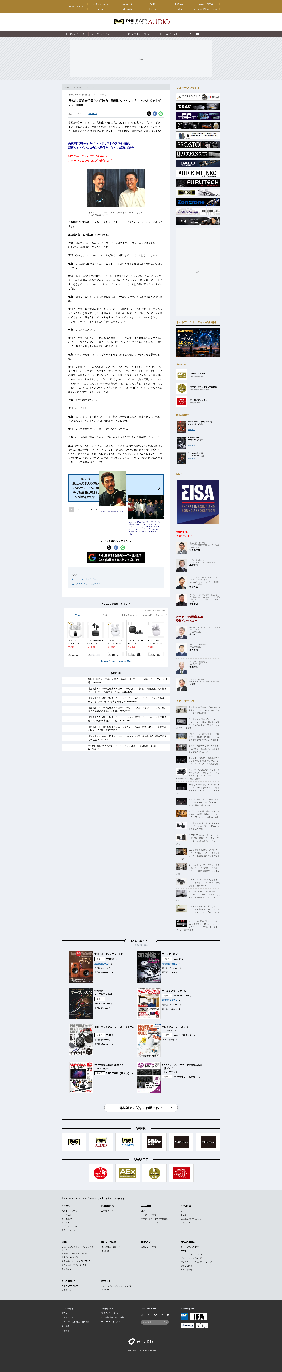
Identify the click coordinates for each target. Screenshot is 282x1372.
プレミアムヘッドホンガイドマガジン (197, 1262)
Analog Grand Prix (195, 403)
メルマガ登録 (186, 1269)
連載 (64, 1242)
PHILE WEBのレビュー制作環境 (75, 1321)
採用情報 (65, 1330)
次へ (93, 509)
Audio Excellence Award (197, 376)
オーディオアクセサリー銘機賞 (154, 1218)
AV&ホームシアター (70, 1211)
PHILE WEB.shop (102, 1003)
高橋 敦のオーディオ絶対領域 (74, 1253)
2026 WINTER (181, 995)
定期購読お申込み (102, 963)
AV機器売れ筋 (107, 1211)
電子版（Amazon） (102, 968)
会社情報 (65, 1326)
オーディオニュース (87, 87)
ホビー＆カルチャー (70, 1226)
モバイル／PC (68, 1218)
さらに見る (185, 1222)
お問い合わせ (67, 1308)
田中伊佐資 (93, 113)
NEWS (66, 1206)
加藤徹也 (193, 684)
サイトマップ (67, 1317)
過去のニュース (68, 1230)
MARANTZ (127, 3)
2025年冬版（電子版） (118, 1073)
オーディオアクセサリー (191, 1246)
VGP (143, 1211)
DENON (153, 3)
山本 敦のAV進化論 (70, 1257)
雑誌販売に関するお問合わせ (141, 1107)
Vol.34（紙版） (168, 1039)
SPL (180, 8)
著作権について (108, 1308)
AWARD (146, 1206)
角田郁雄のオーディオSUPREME (76, 1261)
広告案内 (65, 1312)
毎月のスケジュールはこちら (86, 583)
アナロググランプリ (149, 1222)
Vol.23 (109, 1035)
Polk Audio (127, 8)
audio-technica (100, 3)
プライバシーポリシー (110, 1312)
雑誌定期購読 (186, 1265)
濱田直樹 (193, 604)
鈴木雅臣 (193, 666)
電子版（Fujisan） (102, 972)
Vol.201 (110, 959)
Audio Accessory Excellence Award (199, 389)
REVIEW (186, 1206)
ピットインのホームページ (85, 579)
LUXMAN (179, 3)
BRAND (146, 1242)
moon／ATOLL (206, 3)
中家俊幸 (193, 586)
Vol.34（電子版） (183, 1035)
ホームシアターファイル (191, 1254)
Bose (100, 8)
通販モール (66, 1290)
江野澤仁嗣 (194, 549)
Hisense (153, 8)
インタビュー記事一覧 (110, 1246)
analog (183, 1250)
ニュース (75, 87)
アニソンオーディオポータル (74, 1264)
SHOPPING (69, 1281)
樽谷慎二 (193, 634)
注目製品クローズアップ (191, 1218)
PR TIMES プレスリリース (113, 1321)
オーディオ (66, 1214)
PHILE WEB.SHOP (70, 1286)
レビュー (184, 1211)
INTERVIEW (108, 1242)
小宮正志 (193, 564)
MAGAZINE (141, 941)
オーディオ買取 (206, 9)
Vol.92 (177, 959)
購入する (191, 429)
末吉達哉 (193, 649)
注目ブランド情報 (148, 1246)
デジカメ (65, 1222)
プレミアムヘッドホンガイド (193, 1258)
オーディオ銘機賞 (148, 1214)
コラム (183, 1214)
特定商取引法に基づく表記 (112, 1317)
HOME (67, 87)
